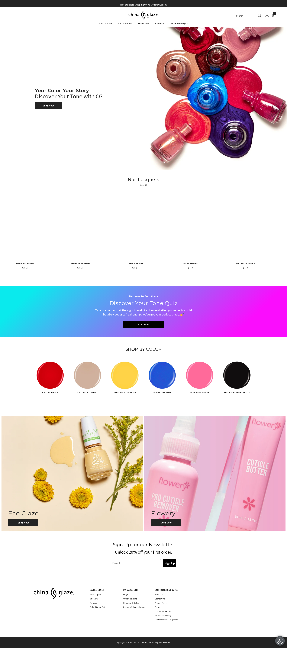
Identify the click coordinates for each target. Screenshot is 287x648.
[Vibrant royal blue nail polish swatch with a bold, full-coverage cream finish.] (162, 375)
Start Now (143, 324)
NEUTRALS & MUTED (87, 392)
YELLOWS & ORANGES (125, 392)
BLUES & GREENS (162, 392)
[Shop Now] (72, 473)
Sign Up (170, 563)
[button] (249, 15)
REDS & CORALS (50, 392)
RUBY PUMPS (190, 263)
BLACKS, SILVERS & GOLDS (237, 392)
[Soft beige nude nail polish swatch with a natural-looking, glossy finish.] (87, 375)
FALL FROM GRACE (245, 263)
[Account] (267, 15)
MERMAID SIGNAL (25, 263)
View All (144, 185)
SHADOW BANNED (80, 263)
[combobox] (246, 15)
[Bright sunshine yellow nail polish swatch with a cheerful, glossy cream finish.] (124, 375)
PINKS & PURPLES (199, 392)
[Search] (259, 15)
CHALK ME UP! (135, 263)
